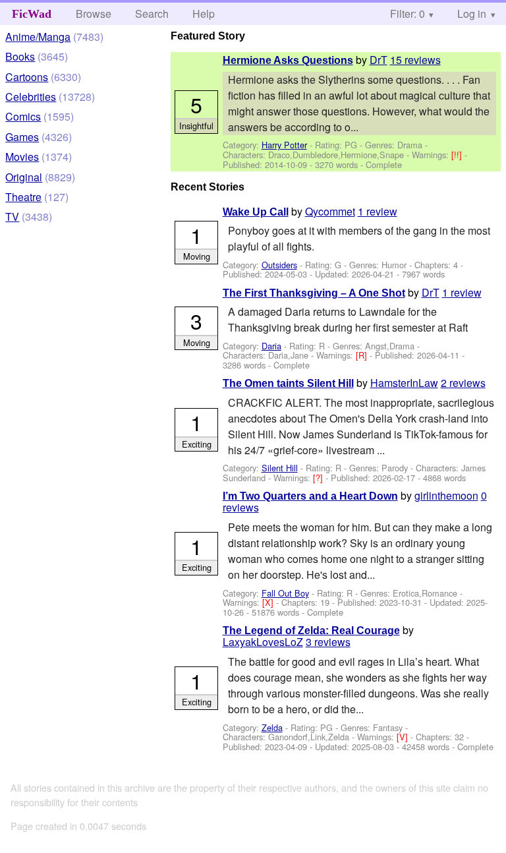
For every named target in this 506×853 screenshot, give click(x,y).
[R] (363, 355)
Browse (93, 13)
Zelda (272, 727)
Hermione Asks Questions (288, 60)
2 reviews (463, 382)
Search (152, 13)
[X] (269, 602)
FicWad (31, 13)
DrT (378, 59)
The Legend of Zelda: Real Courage (311, 630)
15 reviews (415, 59)
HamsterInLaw (404, 382)
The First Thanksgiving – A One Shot (314, 293)
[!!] (457, 154)
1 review (377, 211)
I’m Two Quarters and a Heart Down (310, 496)
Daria (271, 345)
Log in (471, 13)
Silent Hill (280, 467)
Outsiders (279, 264)
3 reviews (328, 641)
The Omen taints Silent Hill (288, 383)
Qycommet (330, 211)
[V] (403, 736)
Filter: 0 (407, 13)
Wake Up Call (256, 212)
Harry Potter (284, 144)
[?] (319, 477)
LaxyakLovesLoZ (263, 641)
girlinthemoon (446, 495)
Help (203, 13)
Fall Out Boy (285, 593)
